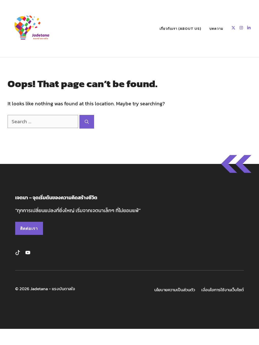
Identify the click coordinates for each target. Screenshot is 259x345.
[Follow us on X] (233, 28)
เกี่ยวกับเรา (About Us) (180, 29)
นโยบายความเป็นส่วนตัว (174, 290)
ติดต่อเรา (29, 228)
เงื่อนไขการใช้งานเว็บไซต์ (222, 290)
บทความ (216, 29)
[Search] (86, 122)
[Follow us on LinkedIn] (249, 28)
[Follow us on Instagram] (241, 28)
